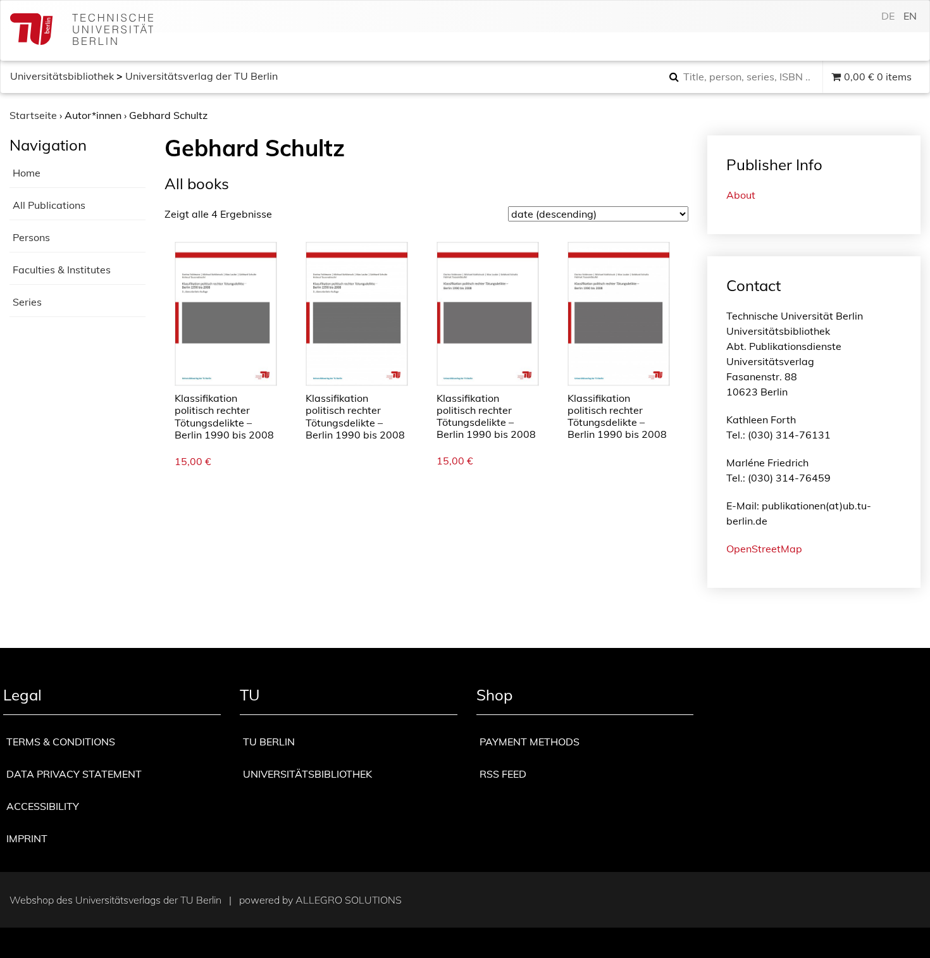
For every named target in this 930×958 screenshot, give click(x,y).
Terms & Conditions (60, 741)
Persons (31, 237)
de (888, 15)
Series (27, 301)
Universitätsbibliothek (62, 76)
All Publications (49, 205)
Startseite (33, 115)
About (740, 195)
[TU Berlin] (82, 31)
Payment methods (530, 741)
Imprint (26, 838)
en (910, 15)
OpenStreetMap (764, 548)
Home (26, 172)
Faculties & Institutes (62, 269)
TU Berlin (269, 741)
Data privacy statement (74, 774)
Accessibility (42, 806)
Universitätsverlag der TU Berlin (201, 76)
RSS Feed (503, 774)
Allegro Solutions (348, 899)
